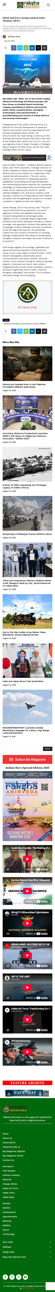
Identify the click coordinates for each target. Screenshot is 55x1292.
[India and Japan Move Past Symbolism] (27, 660)
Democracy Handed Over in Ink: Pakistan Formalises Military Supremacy (24, 385)
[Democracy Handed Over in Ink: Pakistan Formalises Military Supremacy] (27, 363)
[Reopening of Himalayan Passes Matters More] (27, 513)
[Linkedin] (32, 47)
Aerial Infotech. (28, 1288)
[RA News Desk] (5, 36)
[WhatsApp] (26, 47)
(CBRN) (38, 272)
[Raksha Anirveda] (28, 4)
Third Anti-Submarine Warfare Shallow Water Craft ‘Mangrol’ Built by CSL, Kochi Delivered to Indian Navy (27, 583)
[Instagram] (12, 1277)
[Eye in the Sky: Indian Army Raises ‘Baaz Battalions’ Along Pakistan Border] (27, 611)
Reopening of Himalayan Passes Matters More (27, 534)
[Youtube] (25, 1277)
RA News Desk (14, 37)
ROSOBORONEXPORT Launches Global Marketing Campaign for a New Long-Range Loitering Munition (26, 730)
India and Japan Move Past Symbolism (23, 681)
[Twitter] (20, 47)
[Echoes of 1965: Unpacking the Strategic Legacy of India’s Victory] (27, 464)
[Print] (44, 47)
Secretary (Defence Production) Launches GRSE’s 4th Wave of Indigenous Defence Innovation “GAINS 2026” (25, 436)
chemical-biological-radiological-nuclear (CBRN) (25, 324)
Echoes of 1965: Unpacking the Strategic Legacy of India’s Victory (24, 486)
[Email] (38, 47)
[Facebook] (13, 47)
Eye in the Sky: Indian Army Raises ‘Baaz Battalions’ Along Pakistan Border (24, 633)
